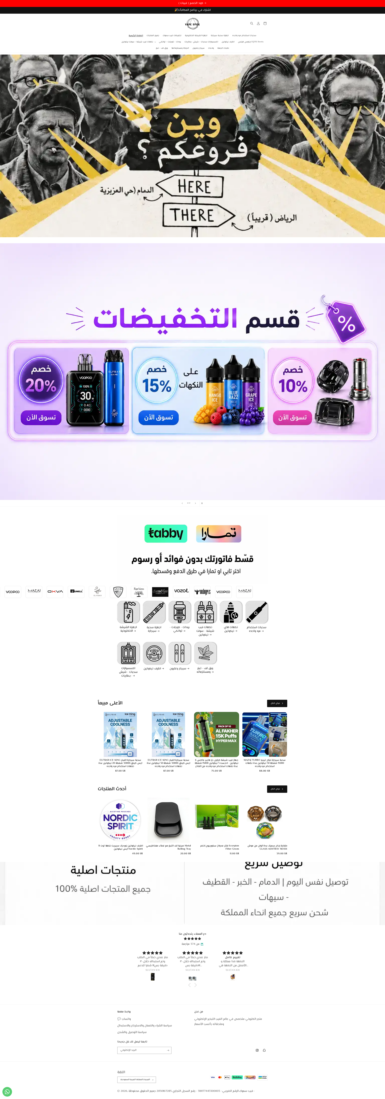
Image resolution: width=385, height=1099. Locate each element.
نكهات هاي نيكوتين (231, 629)
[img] (192, 939)
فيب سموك (246, 1091)
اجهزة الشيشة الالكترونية (128, 629)
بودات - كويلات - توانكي (180, 629)
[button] (138, 42)
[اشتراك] (168, 1050)
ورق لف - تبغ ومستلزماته (205, 670)
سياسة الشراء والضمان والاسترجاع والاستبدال (144, 1026)
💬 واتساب (124, 1019)
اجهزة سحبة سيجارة (154, 629)
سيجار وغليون (178, 669)
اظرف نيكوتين (152, 669)
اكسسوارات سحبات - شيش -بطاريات (128, 672)
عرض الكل (275, 703)
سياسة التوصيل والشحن (132, 1032)
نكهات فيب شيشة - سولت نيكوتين (205, 631)
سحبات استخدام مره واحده (256, 629)
